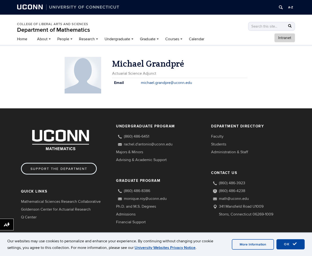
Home (22, 39)
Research (87, 39)
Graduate (148, 39)
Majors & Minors (129, 152)
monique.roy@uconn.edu (145, 198)
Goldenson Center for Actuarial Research (56, 209)
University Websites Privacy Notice (165, 247)
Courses (172, 39)
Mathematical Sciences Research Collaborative (61, 201)
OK (287, 244)
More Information (253, 244)
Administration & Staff (229, 152)
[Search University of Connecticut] (281, 7)
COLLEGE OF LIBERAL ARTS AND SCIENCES (52, 24)
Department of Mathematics (53, 29)
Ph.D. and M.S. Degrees (136, 206)
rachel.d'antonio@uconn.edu (148, 144)
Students (218, 144)
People (63, 39)
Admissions (126, 214)
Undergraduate (117, 39)
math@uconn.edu (234, 198)
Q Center (29, 217)
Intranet (284, 37)
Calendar (196, 39)
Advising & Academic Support (141, 159)
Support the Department (58, 169)
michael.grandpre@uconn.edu (166, 82)
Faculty (217, 136)
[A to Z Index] (290, 7)
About (42, 39)
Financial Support (131, 222)
